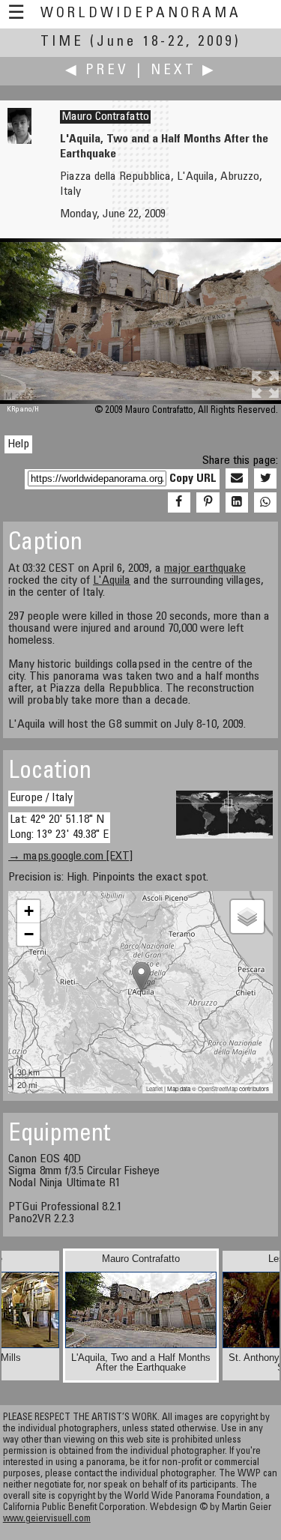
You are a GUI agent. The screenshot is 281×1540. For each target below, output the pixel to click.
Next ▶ (184, 71)
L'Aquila (111, 581)
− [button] (29, 934)
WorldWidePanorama (140, 14)
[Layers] (247, 916)
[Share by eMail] (237, 479)
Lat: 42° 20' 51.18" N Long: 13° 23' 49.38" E (59, 827)
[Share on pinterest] (207, 503)
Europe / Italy (41, 798)
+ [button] (29, 911)
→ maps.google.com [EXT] (70, 857)
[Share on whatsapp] (265, 503)
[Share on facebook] (179, 503)
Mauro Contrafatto (105, 117)
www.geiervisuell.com (47, 1519)
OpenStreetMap (218, 1088)
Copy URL (193, 479)
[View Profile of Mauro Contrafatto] (19, 141)
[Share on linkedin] (237, 503)
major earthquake (205, 569)
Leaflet (154, 1088)
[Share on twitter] (265, 479)
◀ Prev (97, 71)
